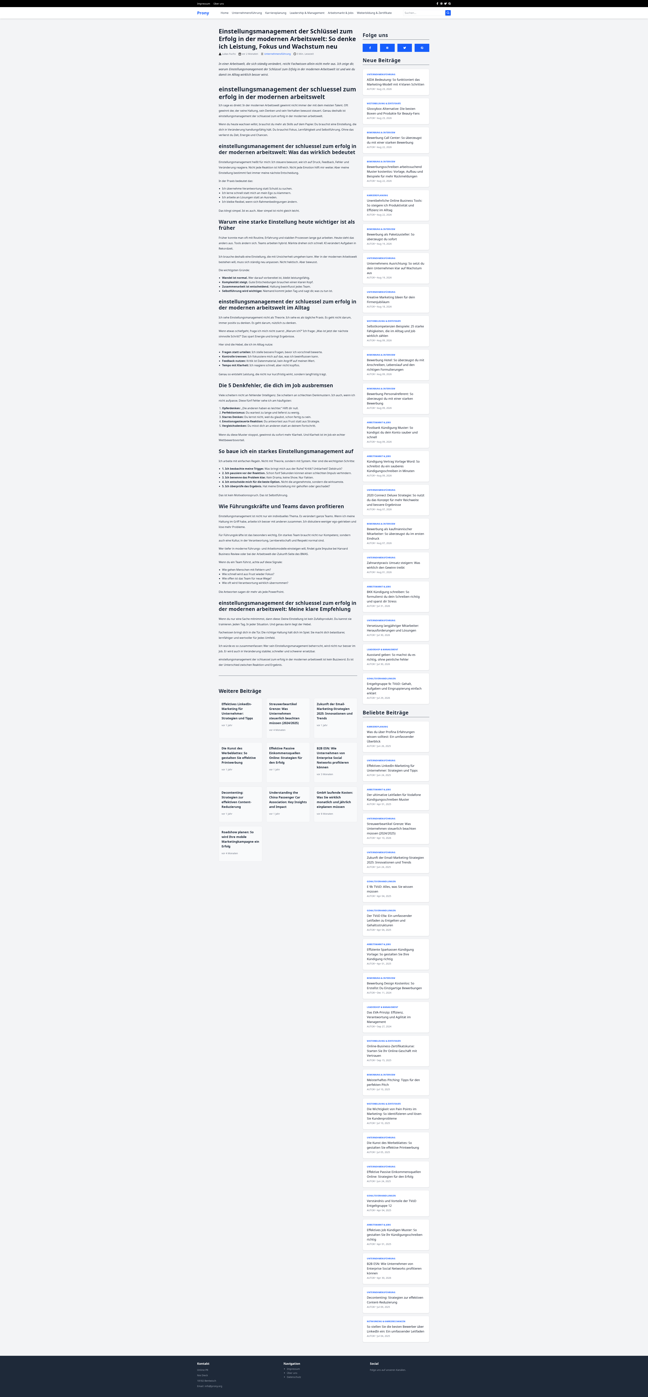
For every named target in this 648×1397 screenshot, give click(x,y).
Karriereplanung (275, 13)
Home (224, 13)
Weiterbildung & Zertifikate (374, 13)
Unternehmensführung (247, 13)
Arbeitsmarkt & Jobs (341, 13)
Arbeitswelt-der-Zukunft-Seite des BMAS (282, 554)
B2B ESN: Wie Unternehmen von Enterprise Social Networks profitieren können (333, 757)
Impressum (203, 3)
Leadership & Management (307, 13)
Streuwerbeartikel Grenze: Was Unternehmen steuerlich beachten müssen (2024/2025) (284, 713)
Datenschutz (294, 1377)
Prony (203, 13)
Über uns (218, 3)
